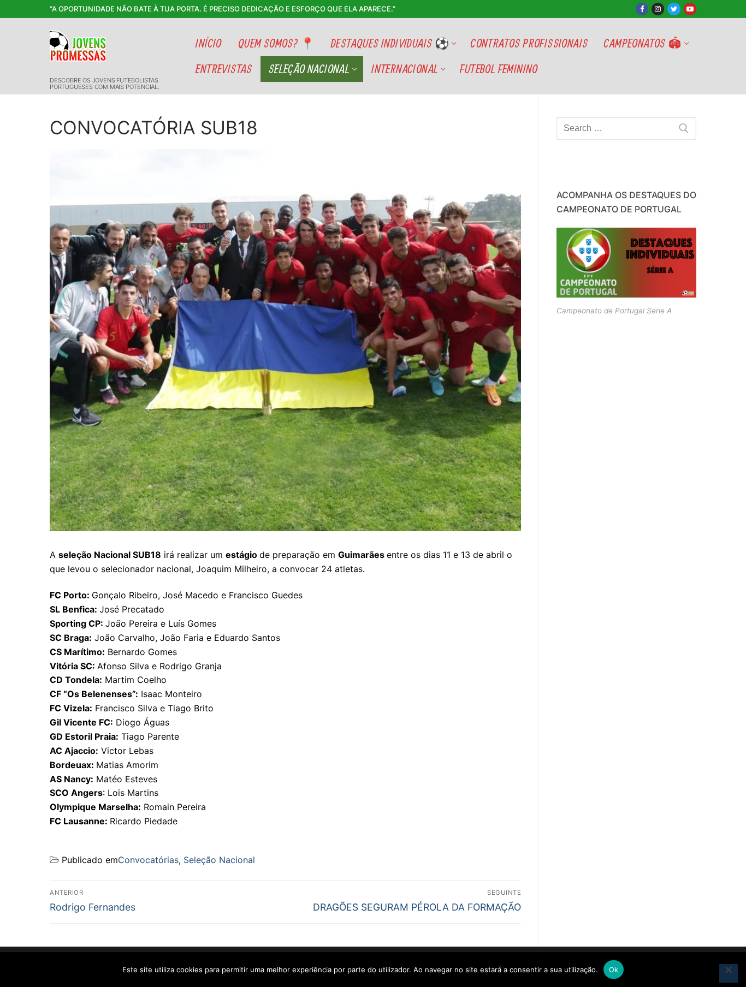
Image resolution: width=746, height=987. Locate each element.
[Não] (728, 973)
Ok (614, 969)
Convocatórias (148, 859)
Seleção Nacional (219, 859)
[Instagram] (658, 9)
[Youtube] (690, 9)
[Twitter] (673, 9)
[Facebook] (642, 9)
